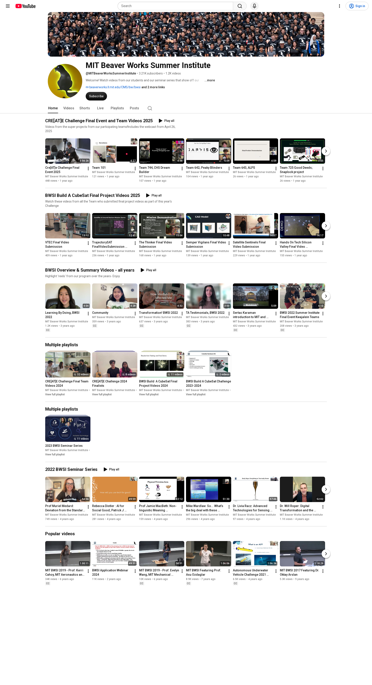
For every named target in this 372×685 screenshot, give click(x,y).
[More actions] (88, 168)
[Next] (326, 151)
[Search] (240, 6)
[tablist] (186, 108)
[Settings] (339, 6)
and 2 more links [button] (153, 87)
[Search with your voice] (254, 6)
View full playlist (55, 394)
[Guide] (7, 6)
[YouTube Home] (25, 6)
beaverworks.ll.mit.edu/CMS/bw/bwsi (115, 87)
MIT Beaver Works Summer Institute (66, 176)
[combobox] (176, 6)
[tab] (53, 108)
